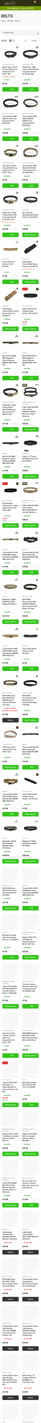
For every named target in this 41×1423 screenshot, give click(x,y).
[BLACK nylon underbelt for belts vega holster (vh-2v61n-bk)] (10, 490)
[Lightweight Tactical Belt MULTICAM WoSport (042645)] (30, 1221)
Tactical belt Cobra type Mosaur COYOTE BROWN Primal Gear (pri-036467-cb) (10, 1333)
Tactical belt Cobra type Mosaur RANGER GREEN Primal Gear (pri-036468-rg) (30, 1333)
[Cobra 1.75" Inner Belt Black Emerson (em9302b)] (30, 443)
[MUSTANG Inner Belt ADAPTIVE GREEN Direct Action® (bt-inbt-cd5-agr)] (10, 683)
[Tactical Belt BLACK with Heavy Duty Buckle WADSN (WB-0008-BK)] (30, 539)
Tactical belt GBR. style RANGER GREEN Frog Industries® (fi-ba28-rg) (29, 120)
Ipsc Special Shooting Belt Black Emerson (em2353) (30, 215)
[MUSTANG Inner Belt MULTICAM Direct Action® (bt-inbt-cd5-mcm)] (10, 1268)
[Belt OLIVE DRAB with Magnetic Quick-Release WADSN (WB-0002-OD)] (10, 343)
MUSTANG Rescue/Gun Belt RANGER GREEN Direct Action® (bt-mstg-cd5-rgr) (30, 604)
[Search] (25, 3)
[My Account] (38, 3)
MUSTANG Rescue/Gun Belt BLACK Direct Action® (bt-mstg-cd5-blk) (29, 700)
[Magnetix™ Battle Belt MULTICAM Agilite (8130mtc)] (10, 586)
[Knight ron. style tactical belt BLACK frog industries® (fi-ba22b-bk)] (30, 54)
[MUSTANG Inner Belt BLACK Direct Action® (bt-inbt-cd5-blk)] (10, 875)
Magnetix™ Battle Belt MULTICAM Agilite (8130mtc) (9, 601)
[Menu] (2, 3)
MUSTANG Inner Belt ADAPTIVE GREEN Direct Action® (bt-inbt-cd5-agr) (9, 700)
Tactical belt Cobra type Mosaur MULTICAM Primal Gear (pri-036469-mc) (10, 1382)
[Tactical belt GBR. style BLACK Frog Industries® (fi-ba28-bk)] (10, 103)
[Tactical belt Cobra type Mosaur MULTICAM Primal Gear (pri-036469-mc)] (10, 1365)
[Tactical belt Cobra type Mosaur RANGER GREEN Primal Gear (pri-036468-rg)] (30, 1315)
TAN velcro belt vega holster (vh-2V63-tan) (9, 749)
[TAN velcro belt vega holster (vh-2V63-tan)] (10, 734)
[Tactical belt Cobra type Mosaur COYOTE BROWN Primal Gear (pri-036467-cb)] (10, 1315)
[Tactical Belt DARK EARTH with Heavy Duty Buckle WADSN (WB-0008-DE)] (10, 781)
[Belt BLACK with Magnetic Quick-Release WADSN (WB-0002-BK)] (10, 443)
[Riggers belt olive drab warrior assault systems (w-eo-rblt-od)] (30, 922)
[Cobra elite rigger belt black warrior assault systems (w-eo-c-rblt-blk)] (10, 971)
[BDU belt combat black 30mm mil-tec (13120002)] (30, 1072)
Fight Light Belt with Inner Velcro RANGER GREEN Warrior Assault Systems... (30, 411)
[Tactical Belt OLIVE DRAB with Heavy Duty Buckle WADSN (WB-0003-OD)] (10, 539)
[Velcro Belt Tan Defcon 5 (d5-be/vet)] (10, 249)
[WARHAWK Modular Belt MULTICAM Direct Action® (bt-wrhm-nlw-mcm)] (30, 1020)
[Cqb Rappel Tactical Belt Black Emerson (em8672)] (30, 249)
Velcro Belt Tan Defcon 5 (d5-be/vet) (8, 264)
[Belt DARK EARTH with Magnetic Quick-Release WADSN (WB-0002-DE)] (30, 343)
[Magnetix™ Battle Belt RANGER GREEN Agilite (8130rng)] (10, 828)
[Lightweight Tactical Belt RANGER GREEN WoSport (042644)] (10, 1221)
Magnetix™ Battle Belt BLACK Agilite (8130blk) (29, 843)
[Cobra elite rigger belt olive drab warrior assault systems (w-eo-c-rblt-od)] (10, 1170)
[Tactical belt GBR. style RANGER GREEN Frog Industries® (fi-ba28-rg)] (30, 103)
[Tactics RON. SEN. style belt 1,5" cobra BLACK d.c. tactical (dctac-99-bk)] (10, 1072)
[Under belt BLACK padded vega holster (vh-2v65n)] (30, 781)
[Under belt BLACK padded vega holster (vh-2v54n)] (30, 296)
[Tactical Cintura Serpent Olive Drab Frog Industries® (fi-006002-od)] (30, 971)
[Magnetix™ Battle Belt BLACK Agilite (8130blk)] (30, 828)
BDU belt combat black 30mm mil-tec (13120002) (29, 1087)
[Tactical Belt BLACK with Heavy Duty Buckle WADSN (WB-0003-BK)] (30, 734)
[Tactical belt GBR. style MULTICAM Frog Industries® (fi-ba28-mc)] (30, 153)
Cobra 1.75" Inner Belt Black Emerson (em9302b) (30, 458)
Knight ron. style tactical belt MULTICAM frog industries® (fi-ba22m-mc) (9, 409)
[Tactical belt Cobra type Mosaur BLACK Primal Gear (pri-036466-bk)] (30, 1268)
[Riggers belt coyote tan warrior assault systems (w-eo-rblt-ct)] (10, 1121)
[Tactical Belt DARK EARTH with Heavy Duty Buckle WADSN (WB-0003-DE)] (10, 636)
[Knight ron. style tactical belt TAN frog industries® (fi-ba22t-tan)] (10, 200)
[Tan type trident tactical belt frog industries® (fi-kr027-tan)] (10, 153)
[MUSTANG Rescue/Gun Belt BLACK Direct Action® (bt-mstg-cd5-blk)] (30, 683)
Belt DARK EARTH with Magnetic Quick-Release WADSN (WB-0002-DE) (29, 360)
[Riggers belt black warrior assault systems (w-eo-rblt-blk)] (30, 1121)
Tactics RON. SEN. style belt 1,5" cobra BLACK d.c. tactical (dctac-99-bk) (10, 1089)
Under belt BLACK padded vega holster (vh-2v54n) (30, 311)
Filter (3, 41)
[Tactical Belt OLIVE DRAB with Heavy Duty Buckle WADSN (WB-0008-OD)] (30, 875)
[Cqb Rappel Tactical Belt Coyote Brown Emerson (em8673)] (10, 296)
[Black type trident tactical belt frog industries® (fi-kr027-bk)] (10, 54)
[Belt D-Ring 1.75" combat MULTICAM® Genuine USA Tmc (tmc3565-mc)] (10, 1414)
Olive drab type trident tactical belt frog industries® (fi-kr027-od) (8, 1037)
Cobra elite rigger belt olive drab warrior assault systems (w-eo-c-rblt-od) (9, 1189)
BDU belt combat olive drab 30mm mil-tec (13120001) (10, 937)
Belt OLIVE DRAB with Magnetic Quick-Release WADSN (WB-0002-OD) (9, 360)
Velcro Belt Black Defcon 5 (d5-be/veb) (29, 651)
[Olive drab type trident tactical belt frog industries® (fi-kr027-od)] (10, 1020)
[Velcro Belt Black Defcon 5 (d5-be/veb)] (30, 636)
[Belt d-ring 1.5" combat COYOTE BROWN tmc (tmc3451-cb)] (30, 1365)
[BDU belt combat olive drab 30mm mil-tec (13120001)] (10, 922)
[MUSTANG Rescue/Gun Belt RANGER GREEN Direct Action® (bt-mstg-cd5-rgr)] (30, 586)
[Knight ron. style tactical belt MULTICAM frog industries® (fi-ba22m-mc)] (10, 392)
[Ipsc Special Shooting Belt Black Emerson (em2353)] (30, 200)
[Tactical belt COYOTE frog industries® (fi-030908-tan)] (30, 1414)
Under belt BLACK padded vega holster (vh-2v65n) (30, 796)
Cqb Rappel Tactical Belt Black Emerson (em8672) (30, 264)
